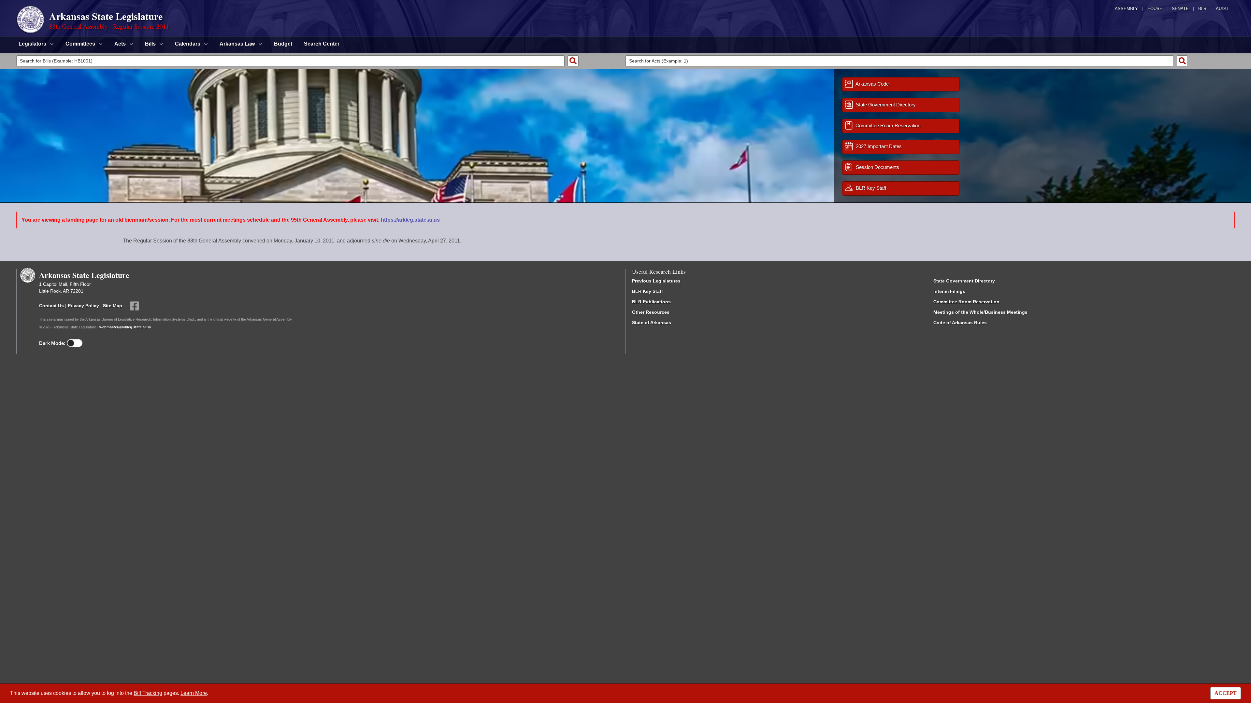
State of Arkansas (651, 322)
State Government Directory (964, 280)
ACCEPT (1226, 693)
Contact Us (51, 305)
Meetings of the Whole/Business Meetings (980, 312)
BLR (1202, 8)
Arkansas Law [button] (237, 44)
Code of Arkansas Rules (960, 322)
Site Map (112, 305)
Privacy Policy (83, 305)
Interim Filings (949, 291)
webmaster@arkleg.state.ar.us (125, 327)
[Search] (573, 60)
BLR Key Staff (647, 291)
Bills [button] (150, 44)
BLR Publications (651, 301)
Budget (283, 44)
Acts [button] (120, 44)
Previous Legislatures (656, 280)
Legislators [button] (32, 44)
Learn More (193, 693)
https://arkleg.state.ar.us (410, 220)
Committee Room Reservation (966, 301)
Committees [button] (80, 44)
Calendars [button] (187, 44)
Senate (1180, 8)
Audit (1222, 8)
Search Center (321, 44)
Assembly (1126, 8)
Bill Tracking (148, 693)
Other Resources (650, 312)
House (1154, 8)
